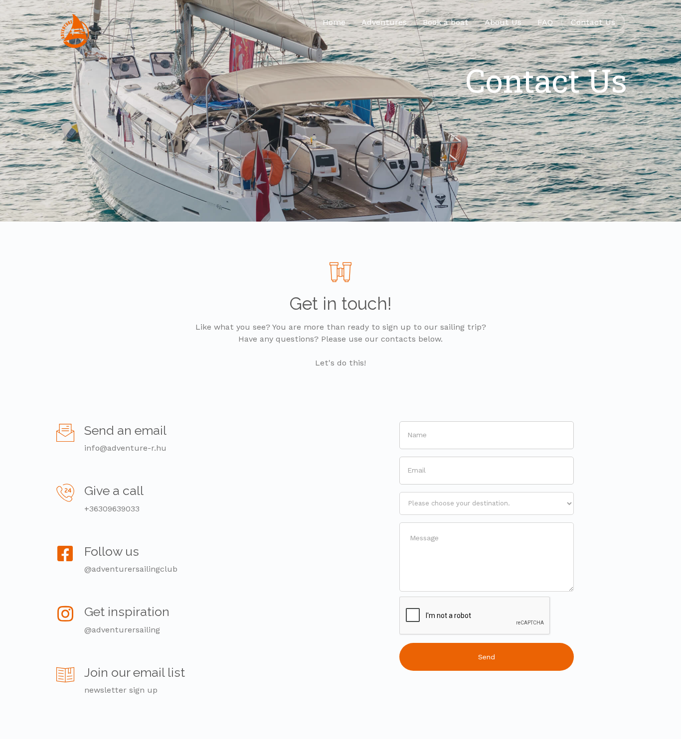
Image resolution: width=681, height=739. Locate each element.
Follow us (111, 551)
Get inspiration (127, 611)
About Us (503, 22)
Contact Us (593, 22)
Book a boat (446, 22)
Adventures (384, 22)
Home (334, 22)
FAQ (545, 22)
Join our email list (134, 672)
